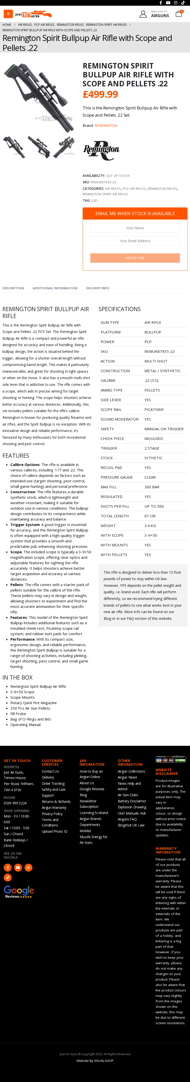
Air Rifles (113, 188)
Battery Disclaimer (132, 801)
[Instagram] (28, 868)
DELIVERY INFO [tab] (97, 288)
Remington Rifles (162, 188)
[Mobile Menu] (8, 14)
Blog (83, 794)
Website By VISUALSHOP (95, 1060)
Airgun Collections (131, 771)
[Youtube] (18, 868)
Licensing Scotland (94, 812)
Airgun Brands (90, 818)
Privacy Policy (52, 813)
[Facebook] (8, 868)
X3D (94, 200)
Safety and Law (54, 789)
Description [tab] (13, 288)
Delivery (48, 777)
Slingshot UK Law (131, 825)
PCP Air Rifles (134, 188)
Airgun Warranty (54, 807)
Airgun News (127, 777)
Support (48, 795)
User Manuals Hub (132, 813)
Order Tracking (53, 783)
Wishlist (85, 830)
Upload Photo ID (55, 831)
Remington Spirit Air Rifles (105, 194)
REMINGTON (106, 125)
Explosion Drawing (132, 807)
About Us (87, 783)
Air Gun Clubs (128, 794)
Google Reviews (92, 789)
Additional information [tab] (55, 288)
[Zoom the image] (19, 887)
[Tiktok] (8, 878)
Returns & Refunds (56, 801)
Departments (90, 824)
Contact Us (50, 771)
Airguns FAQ (127, 819)
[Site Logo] (33, 14)
